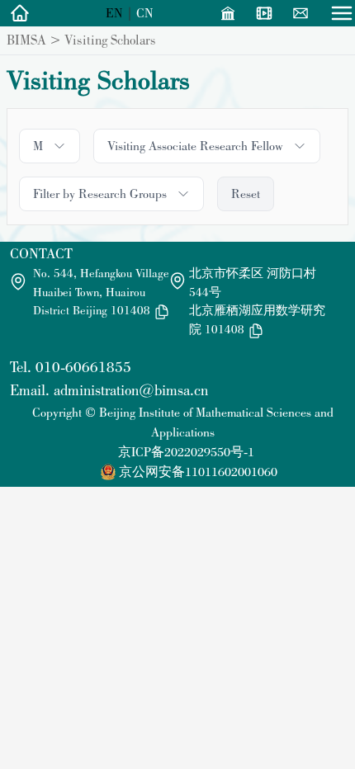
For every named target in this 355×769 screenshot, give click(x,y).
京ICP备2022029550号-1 (186, 452)
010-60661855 (83, 366)
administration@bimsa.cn (131, 389)
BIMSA (26, 39)
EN (114, 13)
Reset (245, 193)
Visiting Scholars (110, 39)
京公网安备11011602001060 (198, 471)
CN (145, 13)
